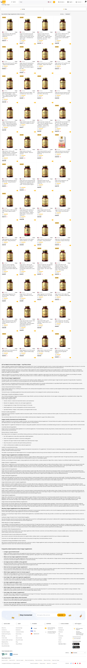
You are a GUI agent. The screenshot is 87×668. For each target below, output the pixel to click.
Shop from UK (12, 660)
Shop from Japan (19, 660)
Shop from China (47, 660)
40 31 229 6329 (77, 638)
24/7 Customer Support (79, 629)
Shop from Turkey (55, 660)
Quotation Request (6, 631)
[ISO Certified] (13, 654)
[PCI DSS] (4, 654)
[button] (61, 2)
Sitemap (3, 635)
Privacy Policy (42, 663)
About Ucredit (19, 637)
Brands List (18, 629)
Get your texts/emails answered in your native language (80, 633)
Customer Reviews (20, 631)
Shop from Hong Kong (29, 660)
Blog (17, 642)
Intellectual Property (6, 633)
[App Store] (76, 644)
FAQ (17, 635)
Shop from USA (5, 660)
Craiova (60, 637)
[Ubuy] (3, 2)
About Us (4, 627)
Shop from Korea (38, 660)
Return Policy (18, 633)
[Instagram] (73, 663)
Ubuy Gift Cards (19, 640)
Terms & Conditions (34, 663)
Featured (68, 14)
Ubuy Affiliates (19, 644)
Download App (19, 627)
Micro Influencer (5, 644)
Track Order (4, 637)
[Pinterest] (80, 663)
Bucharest (60, 627)
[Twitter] (78, 663)
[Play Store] (76, 647)
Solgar (16, 32)
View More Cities (62, 644)
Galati (59, 640)
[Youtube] (75, 663)
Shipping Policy (5, 642)
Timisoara (60, 631)
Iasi (59, 633)
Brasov (59, 642)
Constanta (60, 635)
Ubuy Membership (5, 646)
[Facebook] (71, 663)
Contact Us (4, 629)
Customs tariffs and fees (7, 640)
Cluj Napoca (61, 629)
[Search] (54, 2)
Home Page (4, 4)
